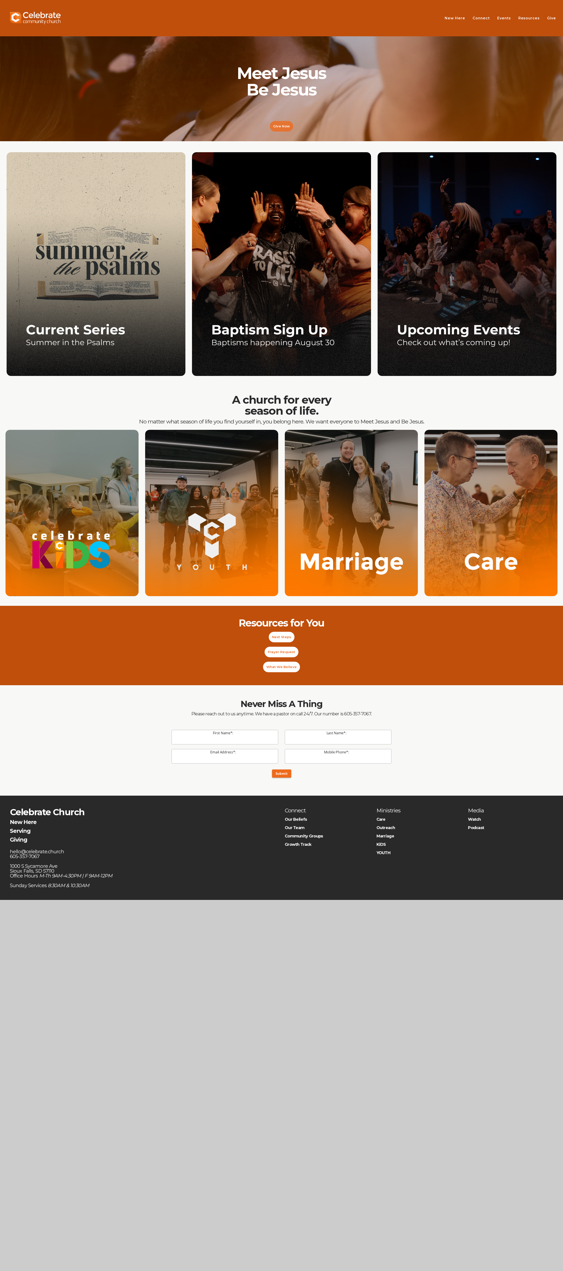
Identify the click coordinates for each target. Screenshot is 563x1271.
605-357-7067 (357, 713)
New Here (455, 18)
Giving (18, 839)
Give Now (281, 126)
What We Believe (281, 667)
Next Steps (281, 637)
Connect (481, 18)
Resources (529, 18)
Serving (20, 831)
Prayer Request (281, 652)
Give (552, 18)
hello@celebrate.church (37, 852)
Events (504, 18)
